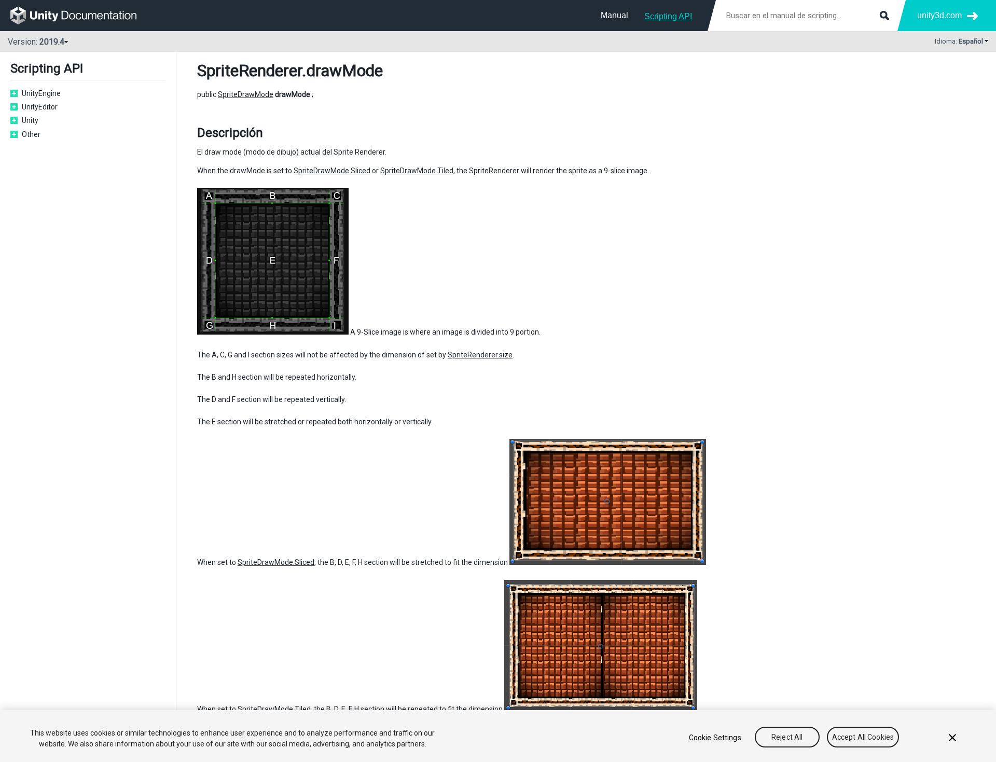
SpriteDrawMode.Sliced (332, 171)
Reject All (787, 737)
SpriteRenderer (249, 70)
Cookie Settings (715, 737)
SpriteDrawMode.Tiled (416, 171)
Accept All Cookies (863, 737)
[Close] (952, 737)
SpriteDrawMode (245, 94)
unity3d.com (939, 15)
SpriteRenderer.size (480, 355)
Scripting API (668, 16)
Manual (614, 15)
